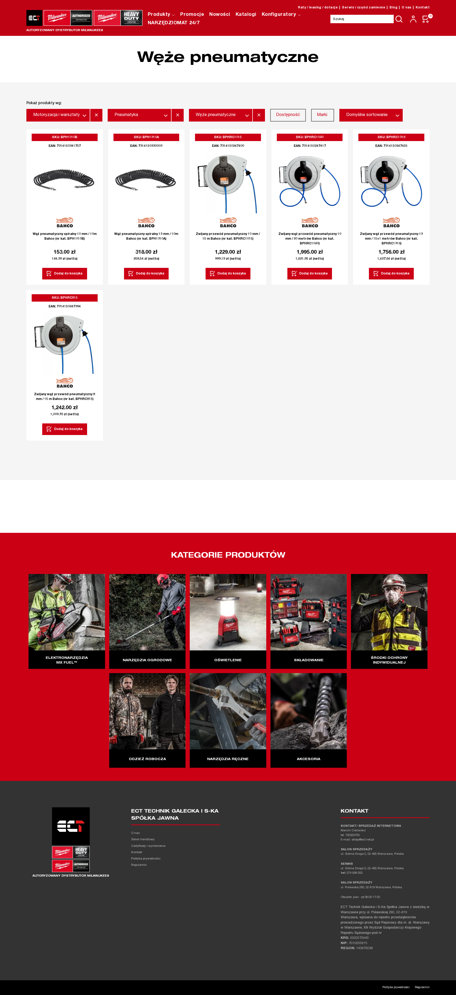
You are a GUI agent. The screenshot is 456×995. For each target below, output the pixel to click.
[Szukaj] (399, 19)
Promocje (192, 14)
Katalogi (246, 14)
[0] (426, 19)
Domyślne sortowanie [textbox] (367, 115)
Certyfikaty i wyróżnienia (148, 846)
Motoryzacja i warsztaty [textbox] (56, 115)
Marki (322, 115)
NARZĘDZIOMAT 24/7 (174, 23)
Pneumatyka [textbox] (126, 115)
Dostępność (288, 115)
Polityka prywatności (145, 858)
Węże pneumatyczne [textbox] (216, 115)
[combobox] (58, 115)
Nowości (219, 14)
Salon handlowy (143, 839)
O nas (406, 7)
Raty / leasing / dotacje (318, 7)
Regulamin (139, 865)
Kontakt (423, 7)
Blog (393, 7)
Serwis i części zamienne (363, 7)
